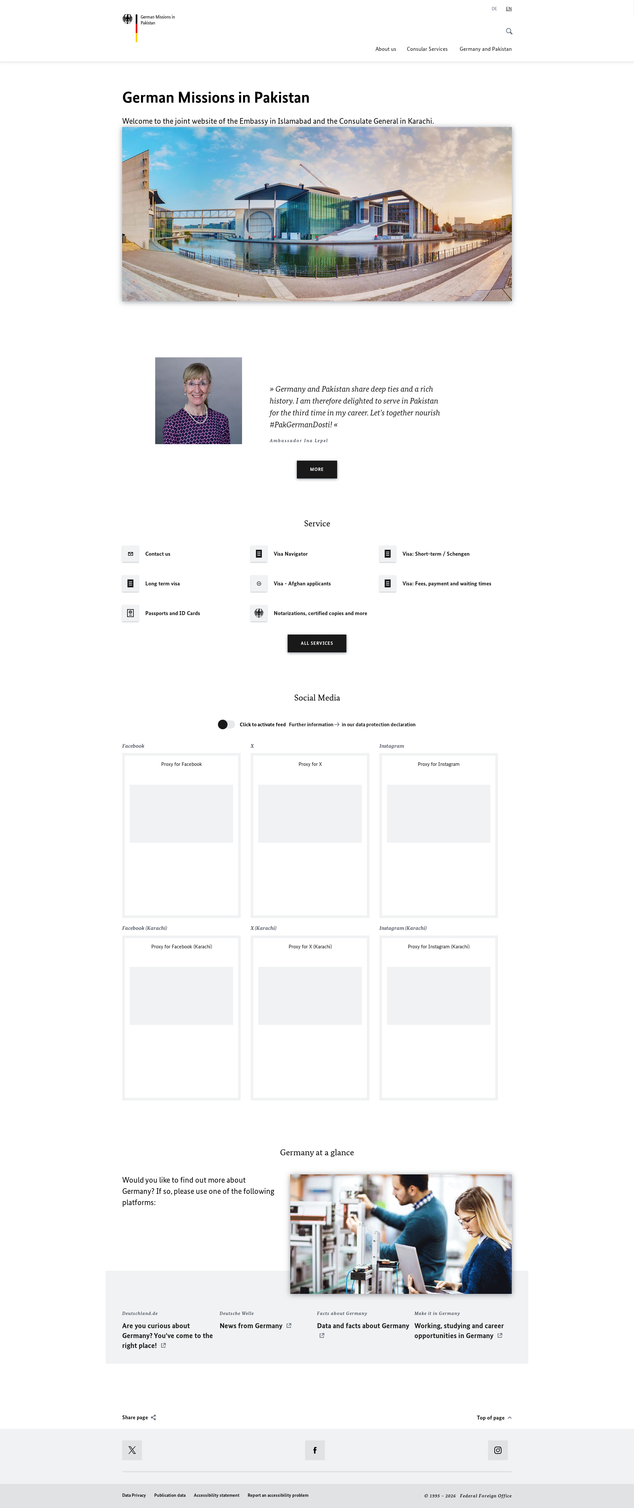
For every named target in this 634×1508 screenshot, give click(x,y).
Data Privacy (134, 1495)
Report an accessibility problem (278, 1495)
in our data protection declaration (379, 724)
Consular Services (428, 49)
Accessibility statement (216, 1495)
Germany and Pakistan (486, 49)
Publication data (170, 1495)
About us (385, 49)
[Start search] (507, 28)
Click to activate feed (263, 724)
